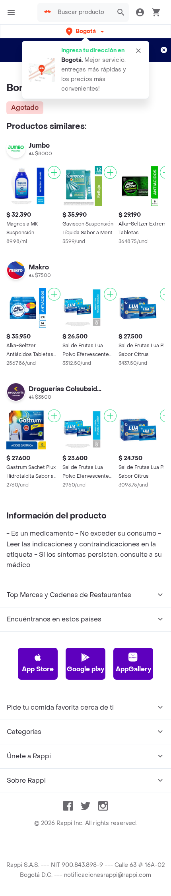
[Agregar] (54, 172)
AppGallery (133, 669)
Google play (85, 669)
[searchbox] (83, 12)
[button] (85, 31)
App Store (38, 669)
